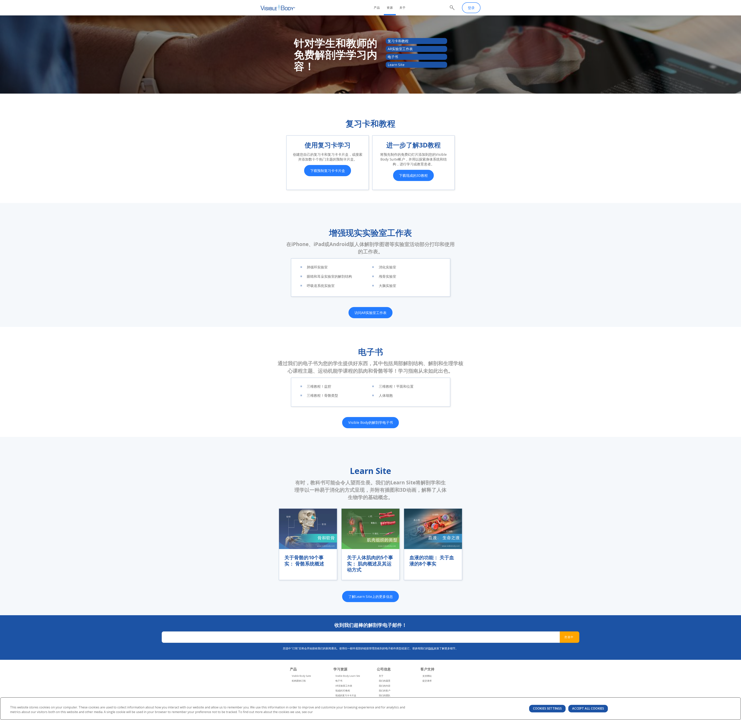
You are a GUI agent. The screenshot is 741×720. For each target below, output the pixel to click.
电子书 (393, 56)
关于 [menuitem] (402, 7)
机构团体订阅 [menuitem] (299, 680)
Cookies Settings (547, 708)
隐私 (431, 648)
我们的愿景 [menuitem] (384, 680)
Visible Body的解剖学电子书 (370, 422)
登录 (471, 7)
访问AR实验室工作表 (370, 312)
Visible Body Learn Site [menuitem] (347, 676)
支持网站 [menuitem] (427, 676)
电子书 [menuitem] (338, 680)
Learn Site (396, 64)
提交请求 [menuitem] (427, 680)
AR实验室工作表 (400, 49)
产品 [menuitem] (377, 7)
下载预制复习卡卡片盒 (327, 170)
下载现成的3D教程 (413, 175)
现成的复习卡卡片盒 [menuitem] (345, 695)
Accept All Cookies (588, 708)
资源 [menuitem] (390, 7)
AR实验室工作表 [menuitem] (343, 685)
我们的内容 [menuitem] (384, 685)
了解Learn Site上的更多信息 (370, 596)
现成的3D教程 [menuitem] (342, 690)
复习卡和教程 (398, 41)
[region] (370, 708)
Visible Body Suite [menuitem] (301, 676)
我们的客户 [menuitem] (384, 690)
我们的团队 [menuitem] (384, 695)
